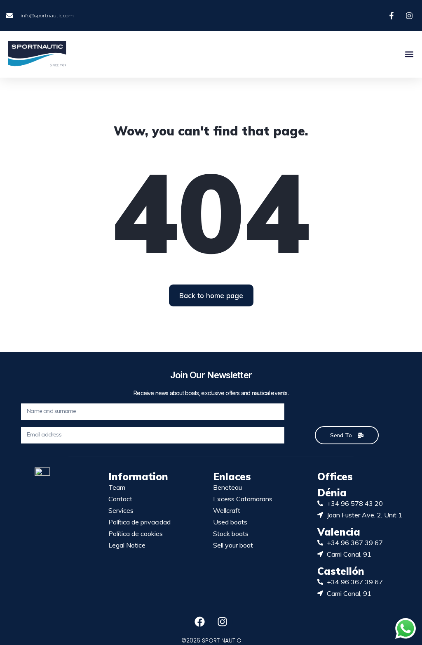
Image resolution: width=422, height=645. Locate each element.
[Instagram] (222, 622)
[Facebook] (200, 622)
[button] (409, 54)
